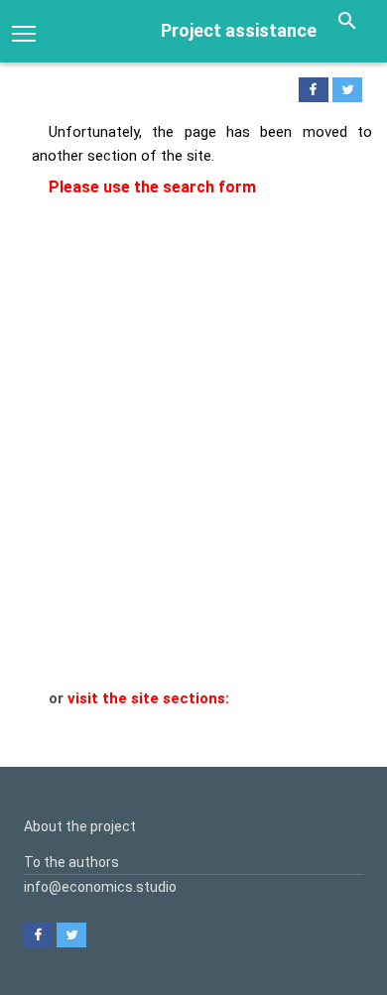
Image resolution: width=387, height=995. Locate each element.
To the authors (71, 862)
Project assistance (239, 30)
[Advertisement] (193, 485)
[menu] (24, 32)
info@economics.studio (100, 887)
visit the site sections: (148, 698)
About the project (80, 826)
